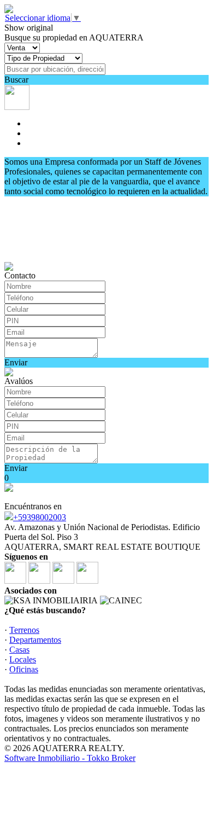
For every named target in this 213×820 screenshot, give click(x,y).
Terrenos (24, 630)
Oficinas (23, 669)
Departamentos (35, 639)
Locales (22, 659)
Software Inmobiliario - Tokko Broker (69, 758)
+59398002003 (39, 517)
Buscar (16, 79)
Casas (19, 649)
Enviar (15, 362)
